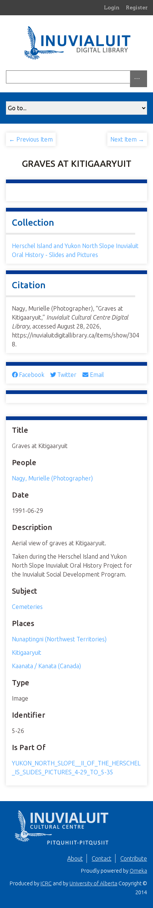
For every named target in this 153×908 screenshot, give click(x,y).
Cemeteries (27, 606)
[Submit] (145, 76)
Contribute (133, 858)
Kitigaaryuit (26, 652)
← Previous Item (31, 139)
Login (112, 7)
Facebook (31, 374)
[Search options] (138, 78)
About (75, 858)
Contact (101, 858)
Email (97, 374)
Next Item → (127, 139)
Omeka (138, 871)
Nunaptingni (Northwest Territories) (59, 639)
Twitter (66, 374)
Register (137, 7)
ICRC (46, 883)
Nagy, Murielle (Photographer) (52, 478)
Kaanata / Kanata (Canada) (46, 666)
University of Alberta (93, 883)
